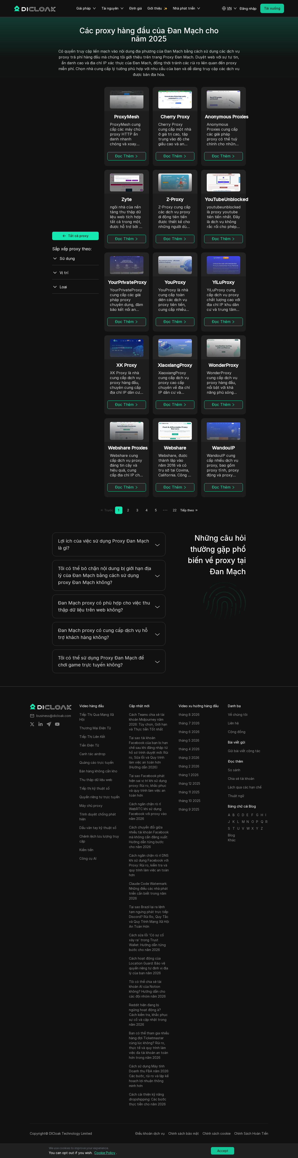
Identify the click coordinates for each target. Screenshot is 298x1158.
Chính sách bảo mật (183, 1133)
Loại (63, 287)
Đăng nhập (248, 8)
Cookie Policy (104, 1153)
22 (174, 510)
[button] (229, 8)
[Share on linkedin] (40, 724)
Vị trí (64, 272)
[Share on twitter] (32, 724)
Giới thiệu (154, 8)
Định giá (135, 8)
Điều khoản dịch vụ (150, 1133)
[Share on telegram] (49, 724)
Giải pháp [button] (83, 8)
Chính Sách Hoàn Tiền (251, 1133)
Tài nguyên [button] (110, 8)
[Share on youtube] (57, 724)
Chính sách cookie (216, 1133)
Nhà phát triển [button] (184, 8)
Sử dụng (67, 258)
